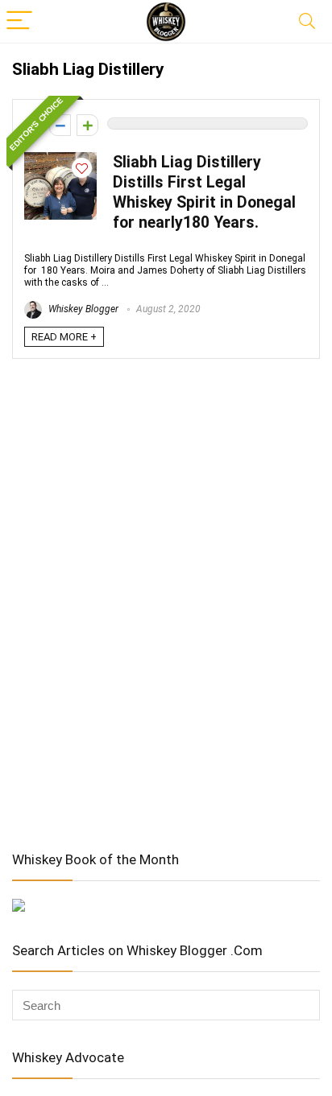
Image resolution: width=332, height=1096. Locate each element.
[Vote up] (87, 125)
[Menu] (19, 21)
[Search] (307, 21)
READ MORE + (64, 337)
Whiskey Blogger (82, 309)
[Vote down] (60, 125)
